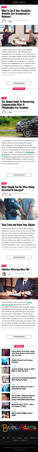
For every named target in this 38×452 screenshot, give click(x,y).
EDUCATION (15, 440)
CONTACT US (23, 440)
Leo (10, 274)
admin (10, 21)
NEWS (8, 438)
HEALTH (25, 438)
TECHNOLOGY (33, 438)
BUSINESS (19, 438)
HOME (3, 438)
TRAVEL (13, 438)
